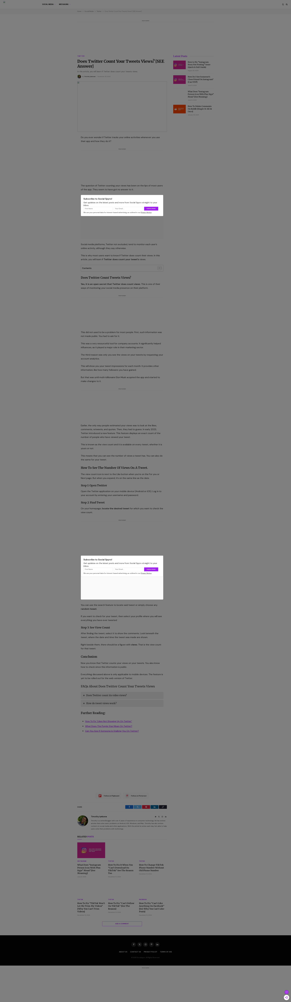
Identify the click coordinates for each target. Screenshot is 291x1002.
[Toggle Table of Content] (158, 268)
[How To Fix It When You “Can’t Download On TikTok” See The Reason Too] (122, 850)
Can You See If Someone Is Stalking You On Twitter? (112, 730)
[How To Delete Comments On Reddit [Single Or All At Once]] (179, 109)
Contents (87, 268)
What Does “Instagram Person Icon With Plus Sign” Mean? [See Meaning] (89, 869)
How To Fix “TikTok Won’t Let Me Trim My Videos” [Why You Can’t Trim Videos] (91, 907)
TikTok (111, 861)
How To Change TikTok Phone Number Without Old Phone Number (151, 868)
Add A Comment (122, 924)
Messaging (64, 4)
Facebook (143, 899)
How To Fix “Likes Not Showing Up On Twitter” (108, 721)
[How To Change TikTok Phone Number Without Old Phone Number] (153, 850)
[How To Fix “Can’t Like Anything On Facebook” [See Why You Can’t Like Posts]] (153, 888)
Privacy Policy (150, 952)
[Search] (286, 4)
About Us (123, 952)
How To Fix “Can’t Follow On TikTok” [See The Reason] (121, 906)
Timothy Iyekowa (89, 76)
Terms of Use (166, 952)
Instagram (81, 861)
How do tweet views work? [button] (101, 703)
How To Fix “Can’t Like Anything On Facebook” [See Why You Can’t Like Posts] (151, 907)
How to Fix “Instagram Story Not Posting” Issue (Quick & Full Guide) (199, 64)
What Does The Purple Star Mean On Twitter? (108, 726)
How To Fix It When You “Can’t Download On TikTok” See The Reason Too (120, 869)
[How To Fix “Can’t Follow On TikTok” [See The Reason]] (122, 888)
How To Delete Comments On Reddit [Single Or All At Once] (200, 109)
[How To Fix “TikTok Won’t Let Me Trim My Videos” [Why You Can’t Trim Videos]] (91, 888)
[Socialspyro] (19, 4)
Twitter (80, 56)
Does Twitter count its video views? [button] (106, 695)
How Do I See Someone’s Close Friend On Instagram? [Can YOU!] (200, 79)
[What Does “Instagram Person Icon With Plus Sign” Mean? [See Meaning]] (91, 850)
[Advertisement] (145, 38)
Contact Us (135, 952)
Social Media (48, 4)
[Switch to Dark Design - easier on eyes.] (283, 4)
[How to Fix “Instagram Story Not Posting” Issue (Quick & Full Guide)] (179, 65)
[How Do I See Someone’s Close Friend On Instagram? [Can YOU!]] (179, 79)
